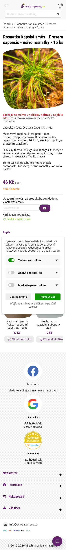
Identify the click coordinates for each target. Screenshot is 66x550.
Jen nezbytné (18, 296)
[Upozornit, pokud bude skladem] (44, 208)
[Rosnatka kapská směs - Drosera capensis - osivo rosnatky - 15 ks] (33, 78)
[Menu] (6, 5)
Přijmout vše (47, 296)
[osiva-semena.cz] (33, 5)
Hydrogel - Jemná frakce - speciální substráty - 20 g (17, 324)
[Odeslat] (58, 14)
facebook (33, 384)
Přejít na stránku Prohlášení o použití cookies (33, 305)
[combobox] (30, 14)
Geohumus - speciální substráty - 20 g (48, 324)
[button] (33, 232)
